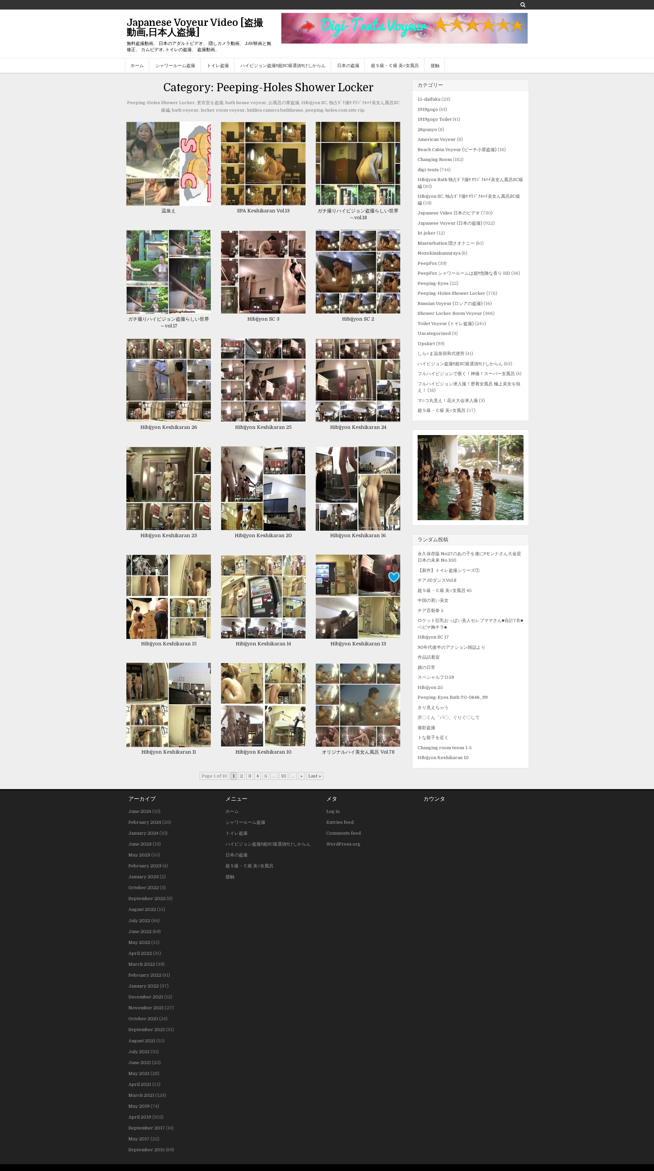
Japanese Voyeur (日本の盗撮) (450, 223)
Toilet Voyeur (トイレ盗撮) (446, 323)
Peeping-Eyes (433, 283)
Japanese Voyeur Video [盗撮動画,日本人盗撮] (195, 27)
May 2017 (139, 1138)
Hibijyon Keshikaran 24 (358, 427)
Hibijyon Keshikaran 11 (168, 752)
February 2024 (144, 822)
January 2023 (143, 876)
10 (283, 776)
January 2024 (143, 833)
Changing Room (435, 159)
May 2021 (139, 1073)
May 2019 (139, 1106)
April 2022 (140, 953)
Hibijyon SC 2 (358, 319)
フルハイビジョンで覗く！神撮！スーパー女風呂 (466, 373)
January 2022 (143, 986)
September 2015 (146, 1149)
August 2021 (141, 1040)
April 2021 (139, 1084)
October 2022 (143, 887)
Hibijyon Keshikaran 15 (169, 643)
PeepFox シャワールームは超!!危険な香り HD (464, 273)
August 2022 (142, 909)
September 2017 (146, 1127)
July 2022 (139, 920)
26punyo (427, 129)
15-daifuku (429, 99)
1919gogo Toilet (435, 119)
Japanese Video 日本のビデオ (449, 212)
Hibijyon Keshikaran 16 (358, 535)
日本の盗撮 (348, 65)
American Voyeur (437, 139)
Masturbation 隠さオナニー (446, 243)
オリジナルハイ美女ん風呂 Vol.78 (358, 752)
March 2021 (141, 1095)
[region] (471, 477)
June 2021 (139, 1062)
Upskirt (426, 343)
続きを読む (171, 171)
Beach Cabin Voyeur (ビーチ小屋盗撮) (457, 149)
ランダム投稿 (433, 539)
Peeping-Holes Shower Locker (451, 293)
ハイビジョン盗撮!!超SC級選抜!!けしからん (283, 65)
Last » (314, 776)
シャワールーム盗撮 (175, 65)
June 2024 (139, 811)
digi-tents (428, 169)
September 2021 (146, 1029)
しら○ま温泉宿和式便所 (441, 353)
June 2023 (140, 844)
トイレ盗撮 (218, 65)
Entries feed (340, 822)
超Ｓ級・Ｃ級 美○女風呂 (395, 65)
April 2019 (139, 1117)
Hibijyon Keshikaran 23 (168, 535)
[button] (471, 477)
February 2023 (144, 865)
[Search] (523, 4)
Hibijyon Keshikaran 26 (168, 427)
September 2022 (147, 898)
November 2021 (146, 1007)
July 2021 (139, 1051)
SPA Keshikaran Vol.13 (263, 210)
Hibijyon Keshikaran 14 (263, 643)
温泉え (168, 210)
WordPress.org (343, 844)
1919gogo (428, 109)
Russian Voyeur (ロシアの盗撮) (450, 303)
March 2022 (141, 964)
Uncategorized (434, 333)
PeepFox (427, 263)
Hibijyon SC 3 (263, 319)
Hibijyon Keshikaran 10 (263, 752)
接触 (435, 65)
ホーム (137, 65)
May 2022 (139, 942)
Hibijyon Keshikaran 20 (263, 535)
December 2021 (145, 996)
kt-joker (427, 233)
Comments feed (343, 833)
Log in (333, 811)
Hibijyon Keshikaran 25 (263, 427)
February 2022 (144, 975)
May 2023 (139, 854)
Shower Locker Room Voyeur (450, 313)
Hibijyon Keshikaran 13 (358, 643)
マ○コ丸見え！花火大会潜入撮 (448, 400)
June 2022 (140, 931)
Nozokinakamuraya (439, 253)
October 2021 (143, 1018)
